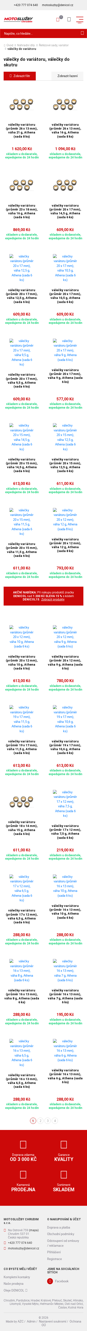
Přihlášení (54, 1252)
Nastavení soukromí (52, 1321)
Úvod (10, 45)
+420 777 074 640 (26, 5)
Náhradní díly (26, 45)
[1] (82, 33)
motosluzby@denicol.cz (57, 5)
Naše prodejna (13, 1283)
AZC (20, 1321)
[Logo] (18, 19)
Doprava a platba (58, 1227)
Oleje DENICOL (14, 1290)
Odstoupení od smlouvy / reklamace (63, 1243)
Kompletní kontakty (17, 1277)
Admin (31, 1321)
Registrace (54, 1259)
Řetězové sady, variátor (54, 45)
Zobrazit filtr (22, 76)
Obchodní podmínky (60, 1234)
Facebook (62, 1281)
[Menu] (69, 19)
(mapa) (34, 1230)
